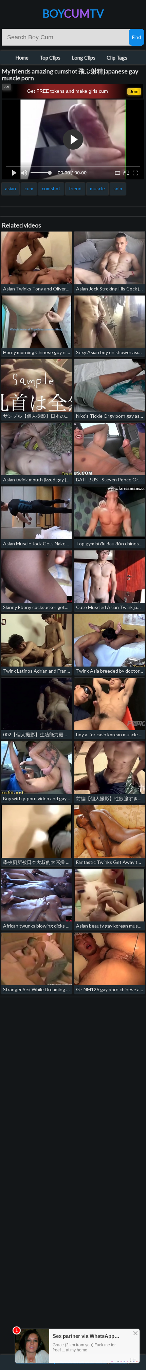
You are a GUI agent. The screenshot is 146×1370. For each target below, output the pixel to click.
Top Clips (50, 58)
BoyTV (73, 13)
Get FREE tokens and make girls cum (67, 91)
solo (117, 188)
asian (10, 188)
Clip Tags (117, 58)
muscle (97, 188)
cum (28, 188)
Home (22, 58)
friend (75, 188)
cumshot (51, 188)
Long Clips (83, 58)
